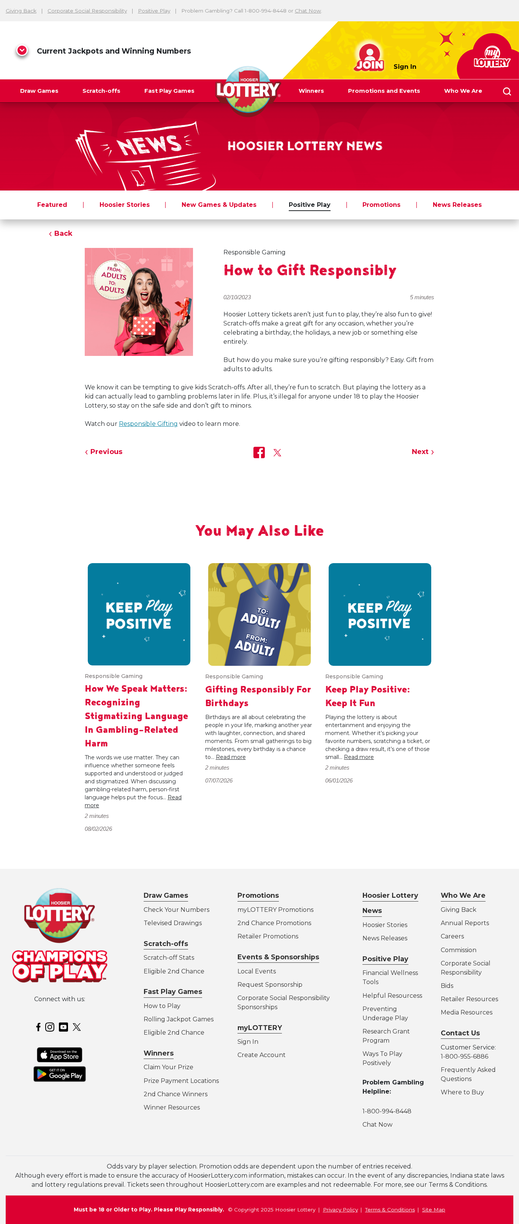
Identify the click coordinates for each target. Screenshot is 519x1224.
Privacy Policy (340, 1210)
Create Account (261, 1055)
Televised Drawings (173, 923)
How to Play (162, 1006)
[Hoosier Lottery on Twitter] (78, 1026)
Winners (311, 90)
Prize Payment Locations (181, 1080)
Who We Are (463, 90)
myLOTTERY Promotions (275, 909)
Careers (452, 936)
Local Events (256, 971)
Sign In (405, 66)
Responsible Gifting (148, 423)
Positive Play (154, 11)
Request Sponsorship (269, 984)
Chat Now (308, 11)
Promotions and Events (384, 90)
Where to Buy (462, 1092)
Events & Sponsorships (278, 957)
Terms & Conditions (390, 1210)
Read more (231, 757)
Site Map (433, 1210)
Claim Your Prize (168, 1067)
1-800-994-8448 (386, 1111)
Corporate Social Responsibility (87, 11)
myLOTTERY (259, 1028)
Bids (447, 985)
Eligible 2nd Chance (174, 971)
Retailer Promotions (267, 936)
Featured (52, 204)
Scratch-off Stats (169, 957)
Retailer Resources (469, 999)
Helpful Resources (390, 995)
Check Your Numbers (176, 909)
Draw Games (39, 90)
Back (63, 233)
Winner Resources (172, 1107)
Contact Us (460, 1033)
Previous (106, 452)
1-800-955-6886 (464, 1056)
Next (420, 452)
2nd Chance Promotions (274, 923)
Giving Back (21, 11)
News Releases (457, 204)
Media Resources (466, 1012)
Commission (458, 950)
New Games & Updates (219, 204)
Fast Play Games (169, 90)
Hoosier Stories (125, 204)
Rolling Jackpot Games (179, 1019)
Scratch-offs (101, 90)
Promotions (381, 204)
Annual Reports (465, 923)
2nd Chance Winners (175, 1094)
